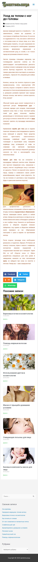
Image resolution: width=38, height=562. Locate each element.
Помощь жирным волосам (15, 343)
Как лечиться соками (9, 518)
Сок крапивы (6, 509)
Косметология (9, 23)
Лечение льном (7, 531)
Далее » (5, 319)
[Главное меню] (33, 4)
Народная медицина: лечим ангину (14, 512)
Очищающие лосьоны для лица (17, 437)
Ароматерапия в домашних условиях (14, 528)
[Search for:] (19, 496)
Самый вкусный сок (9, 534)
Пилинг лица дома (21, 23)
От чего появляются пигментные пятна (15, 521)
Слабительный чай (8, 525)
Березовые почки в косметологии (18, 314)
